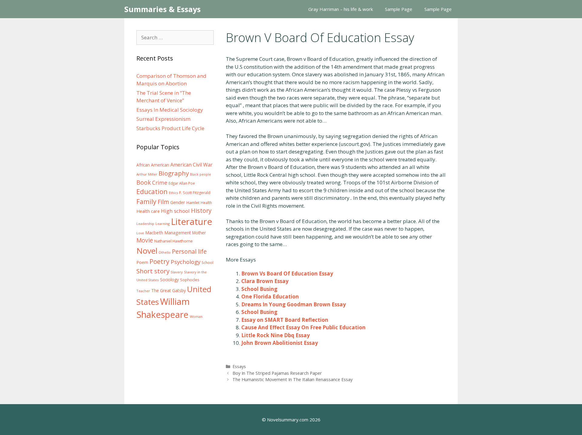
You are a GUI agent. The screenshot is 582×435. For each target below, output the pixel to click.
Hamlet (192, 202)
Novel (146, 250)
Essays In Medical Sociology (169, 109)
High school (175, 210)
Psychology (185, 262)
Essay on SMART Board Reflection (284, 319)
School (207, 262)
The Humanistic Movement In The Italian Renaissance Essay (292, 379)
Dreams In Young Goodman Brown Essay (293, 304)
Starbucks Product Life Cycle (170, 128)
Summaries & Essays (162, 9)
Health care (148, 211)
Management (177, 233)
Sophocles (189, 279)
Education (152, 191)
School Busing (259, 288)
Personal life (189, 251)
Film (163, 202)
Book (143, 182)
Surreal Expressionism (163, 118)
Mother (199, 233)
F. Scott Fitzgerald (194, 192)
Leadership (145, 224)
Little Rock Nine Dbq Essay (275, 335)
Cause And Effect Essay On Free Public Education (303, 327)
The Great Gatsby (168, 290)
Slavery (177, 272)
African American (152, 165)
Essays (239, 366)
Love (140, 233)
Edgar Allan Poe (182, 183)
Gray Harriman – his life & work (340, 9)
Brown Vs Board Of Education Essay (287, 273)
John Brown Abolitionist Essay (279, 342)
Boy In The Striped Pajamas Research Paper (277, 373)
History (201, 210)
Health (206, 202)
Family (146, 201)
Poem (142, 262)
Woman (196, 316)
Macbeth (154, 232)
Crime (159, 182)
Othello (165, 252)
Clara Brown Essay (265, 281)
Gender (177, 202)
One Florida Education (270, 296)
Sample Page (398, 9)
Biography (174, 173)
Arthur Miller (146, 174)
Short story (152, 271)
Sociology (169, 279)
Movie (144, 240)
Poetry (159, 261)
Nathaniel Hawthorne (173, 241)
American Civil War (191, 164)
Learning (163, 223)
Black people (200, 174)
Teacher (143, 290)
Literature (191, 222)
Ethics (173, 193)
